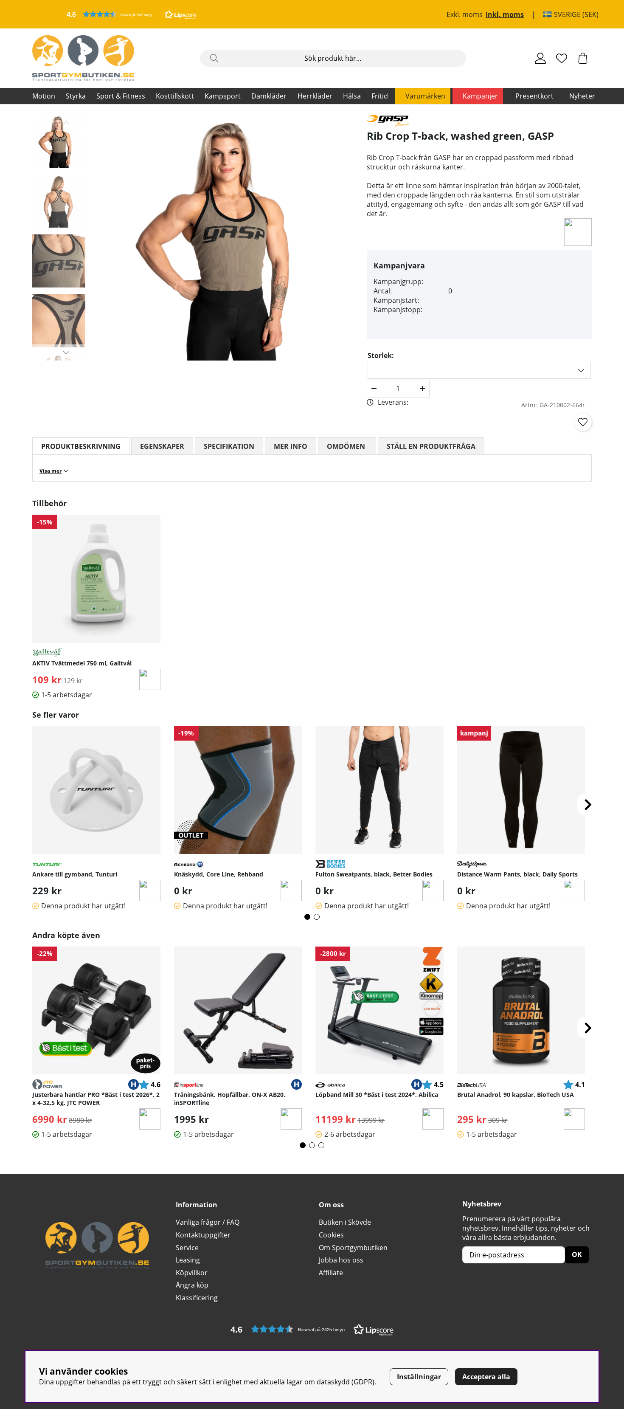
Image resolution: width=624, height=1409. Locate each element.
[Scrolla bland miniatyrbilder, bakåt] (66, 123)
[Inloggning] (540, 58)
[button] (131, 14)
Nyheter (582, 96)
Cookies (331, 1235)
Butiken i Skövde (345, 1222)
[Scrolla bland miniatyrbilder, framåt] (66, 352)
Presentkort (534, 96)
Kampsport (223, 96)
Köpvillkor (192, 1272)
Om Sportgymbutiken (353, 1247)
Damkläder (269, 96)
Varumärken (425, 96)
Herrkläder (315, 96)
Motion (43, 96)
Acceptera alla (486, 1376)
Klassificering (197, 1297)
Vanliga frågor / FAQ (207, 1222)
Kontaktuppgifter (203, 1235)
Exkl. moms (465, 14)
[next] (588, 804)
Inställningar (419, 1376)
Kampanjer (480, 96)
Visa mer (50, 470)
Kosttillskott (175, 96)
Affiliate (331, 1272)
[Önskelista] (562, 58)
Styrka (76, 96)
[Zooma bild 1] (230, 238)
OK (577, 1254)
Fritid (379, 96)
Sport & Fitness (120, 96)
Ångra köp (192, 1285)
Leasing (188, 1260)
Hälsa (352, 96)
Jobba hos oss (341, 1260)
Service (187, 1247)
